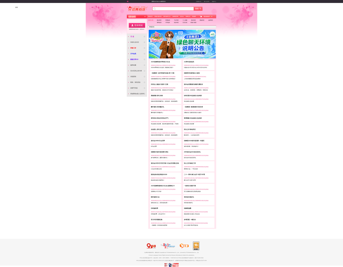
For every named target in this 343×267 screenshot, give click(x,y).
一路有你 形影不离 (190, 185)
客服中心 (214, 1)
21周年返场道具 (189, 62)
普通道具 (167, 20)
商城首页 (150, 16)
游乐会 (182, 16)
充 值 (132, 36)
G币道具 (168, 22)
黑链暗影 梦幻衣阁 (157, 95)
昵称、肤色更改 (135, 82)
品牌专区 (210, 20)
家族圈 (194, 16)
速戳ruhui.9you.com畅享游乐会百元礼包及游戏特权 (156, 1)
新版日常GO (134, 59)
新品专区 (159, 20)
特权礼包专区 (134, 42)
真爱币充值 (134, 88)
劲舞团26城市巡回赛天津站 (159, 152)
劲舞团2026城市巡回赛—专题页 (194, 140)
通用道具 (159, 22)
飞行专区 (176, 20)
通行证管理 (206, 1)
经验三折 (133, 48)
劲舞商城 (137, 9)
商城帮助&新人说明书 (137, 93)
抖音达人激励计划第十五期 (159, 84)
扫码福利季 (154, 208)
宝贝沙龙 (185, 22)
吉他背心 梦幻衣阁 (157, 129)
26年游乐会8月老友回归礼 (192, 152)
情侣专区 (193, 20)
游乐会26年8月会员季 (158, 140)
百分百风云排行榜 (136, 71)
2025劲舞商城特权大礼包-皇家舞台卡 (163, 185)
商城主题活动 (158, 16)
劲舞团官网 (175, 16)
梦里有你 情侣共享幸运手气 (159, 118)
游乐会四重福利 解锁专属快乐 (193, 84)
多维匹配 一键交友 (190, 219)
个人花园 (185, 20)
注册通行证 (198, 1)
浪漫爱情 (133, 76)
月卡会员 (133, 53)
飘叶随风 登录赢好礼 (157, 107)
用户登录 (137, 25)
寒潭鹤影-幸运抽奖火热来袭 (193, 118)
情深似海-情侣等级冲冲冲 (159, 174)
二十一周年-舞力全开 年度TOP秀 (194, 174)
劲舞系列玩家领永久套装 (192, 73)
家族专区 (202, 20)
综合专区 (176, 22)
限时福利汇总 (166, 16)
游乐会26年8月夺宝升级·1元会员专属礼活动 (165, 163)
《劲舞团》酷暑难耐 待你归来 (193, 107)
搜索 (198, 9)
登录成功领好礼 (189, 197)
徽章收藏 (133, 65)
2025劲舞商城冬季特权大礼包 (160, 62)
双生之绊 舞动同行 (190, 129)
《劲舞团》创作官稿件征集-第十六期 (162, 73)
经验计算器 (193, 22)
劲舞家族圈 (187, 208)
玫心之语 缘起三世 (190, 163)
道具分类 (137, 16)
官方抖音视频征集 (156, 219)
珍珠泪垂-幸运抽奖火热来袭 (193, 95)
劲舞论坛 (188, 16)
